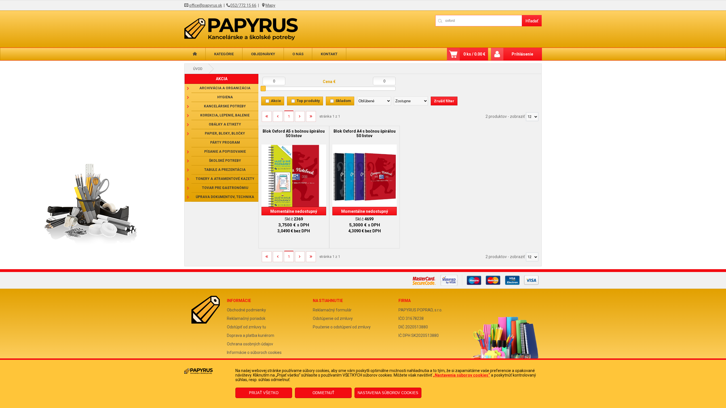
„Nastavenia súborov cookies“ (461, 375)
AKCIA (221, 78)
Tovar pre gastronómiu (225, 188)
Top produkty (308, 101)
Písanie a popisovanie (225, 152)
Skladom (343, 101)
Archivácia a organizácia (224, 88)
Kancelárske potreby (225, 106)
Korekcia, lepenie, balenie (225, 115)
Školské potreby (225, 161)
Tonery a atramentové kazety (225, 179)
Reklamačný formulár (332, 310)
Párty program (225, 142)
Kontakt (329, 54)
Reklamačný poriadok (246, 318)
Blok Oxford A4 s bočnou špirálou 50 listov (365, 133)
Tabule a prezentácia (225, 170)
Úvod (197, 69)
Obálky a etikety (225, 124)
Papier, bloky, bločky (225, 133)
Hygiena (225, 97)
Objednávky (263, 54)
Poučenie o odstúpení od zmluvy (342, 327)
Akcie (276, 101)
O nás (297, 54)
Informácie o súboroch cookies (254, 352)
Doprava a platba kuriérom (250, 335)
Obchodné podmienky (246, 310)
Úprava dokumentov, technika (225, 197)
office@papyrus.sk (205, 5)
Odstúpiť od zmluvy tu (246, 327)
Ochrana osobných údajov (250, 344)
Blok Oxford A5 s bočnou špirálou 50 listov (294, 133)
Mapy (270, 5)
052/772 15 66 (243, 5)
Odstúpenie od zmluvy (333, 318)
